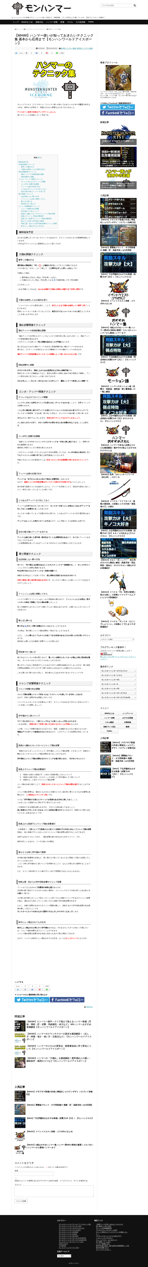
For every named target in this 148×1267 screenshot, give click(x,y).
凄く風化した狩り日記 (103, 1226)
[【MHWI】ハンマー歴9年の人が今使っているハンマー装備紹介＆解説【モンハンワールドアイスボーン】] (118, 179)
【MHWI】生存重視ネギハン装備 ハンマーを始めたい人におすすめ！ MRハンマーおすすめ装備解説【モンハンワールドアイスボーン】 (117, 164)
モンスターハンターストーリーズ (71, 1242)
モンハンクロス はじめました (106, 1240)
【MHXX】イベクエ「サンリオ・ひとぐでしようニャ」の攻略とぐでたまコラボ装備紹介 (117, 624)
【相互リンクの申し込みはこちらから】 (109, 1224)
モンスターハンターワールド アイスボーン (75, 1224)
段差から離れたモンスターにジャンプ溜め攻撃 (38, 214)
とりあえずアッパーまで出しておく (34, 189)
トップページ (127, 713)
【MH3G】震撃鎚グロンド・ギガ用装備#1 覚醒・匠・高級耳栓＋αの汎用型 (59, 1105)
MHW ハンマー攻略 (68, 48)
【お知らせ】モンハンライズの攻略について (117, 142)
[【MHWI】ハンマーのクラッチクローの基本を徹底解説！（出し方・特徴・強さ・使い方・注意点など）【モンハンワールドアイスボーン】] (20, 1038)
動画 (127, 727)
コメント (18, 1184)
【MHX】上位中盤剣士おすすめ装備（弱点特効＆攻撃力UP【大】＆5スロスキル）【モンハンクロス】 (118, 418)
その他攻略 (80, 22)
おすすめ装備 (127, 718)
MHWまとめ (109, 713)
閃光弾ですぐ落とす (28, 204)
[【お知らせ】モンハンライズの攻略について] (118, 135)
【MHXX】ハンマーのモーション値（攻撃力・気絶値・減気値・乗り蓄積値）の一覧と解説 (117, 389)
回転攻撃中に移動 (27, 177)
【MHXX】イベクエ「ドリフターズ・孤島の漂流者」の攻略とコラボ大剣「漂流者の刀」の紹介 (117, 504)
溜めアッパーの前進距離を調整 (32, 174)
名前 (16, 1171)
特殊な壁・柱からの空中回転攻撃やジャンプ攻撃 (39, 223)
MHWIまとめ (27, 22)
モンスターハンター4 (109, 684)
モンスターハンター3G (110, 688)
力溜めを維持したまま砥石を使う (33, 169)
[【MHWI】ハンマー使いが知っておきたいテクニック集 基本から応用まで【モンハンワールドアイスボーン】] (36, 53)
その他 (62, 1246)
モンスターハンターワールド (70, 1226)
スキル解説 (109, 722)
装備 (62, 22)
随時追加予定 (23, 162)
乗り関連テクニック (26, 194)
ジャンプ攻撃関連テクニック (29, 206)
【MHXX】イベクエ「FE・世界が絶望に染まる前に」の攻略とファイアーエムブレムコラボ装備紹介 (118, 594)
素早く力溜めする (27, 167)
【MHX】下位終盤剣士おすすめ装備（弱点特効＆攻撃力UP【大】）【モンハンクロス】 (118, 359)
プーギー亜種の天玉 (103, 1244)
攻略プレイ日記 (109, 727)
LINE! (62, 53)
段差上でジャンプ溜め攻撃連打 (32, 216)
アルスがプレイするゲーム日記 (106, 1230)
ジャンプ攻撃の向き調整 (30, 209)
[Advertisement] (54, 135)
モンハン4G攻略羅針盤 (104, 1228)
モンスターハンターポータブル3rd (72, 1238)
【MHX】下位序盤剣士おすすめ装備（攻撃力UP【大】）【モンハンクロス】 (60, 1118)
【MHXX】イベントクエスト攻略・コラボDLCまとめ (49, 1131)
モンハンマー (74, 1263)
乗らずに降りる (26, 201)
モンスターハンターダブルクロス (114, 671)
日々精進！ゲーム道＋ (103, 1242)
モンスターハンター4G (110, 680)
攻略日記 (39, 22)
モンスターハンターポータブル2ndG (115, 697)
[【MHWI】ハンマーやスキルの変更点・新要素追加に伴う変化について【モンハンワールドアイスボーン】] (20, 1050)
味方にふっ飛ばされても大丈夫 (32, 226)
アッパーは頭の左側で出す (31, 186)
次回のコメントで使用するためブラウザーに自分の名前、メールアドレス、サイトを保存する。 (52, 1181)
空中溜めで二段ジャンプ (30, 211)
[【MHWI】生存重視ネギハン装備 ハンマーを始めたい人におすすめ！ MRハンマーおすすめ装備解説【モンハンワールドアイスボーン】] (118, 157)
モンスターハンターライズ (69, 1248)
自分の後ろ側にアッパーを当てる (33, 191)
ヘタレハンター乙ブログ (104, 1238)
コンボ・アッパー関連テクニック (31, 179)
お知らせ (63, 1244)
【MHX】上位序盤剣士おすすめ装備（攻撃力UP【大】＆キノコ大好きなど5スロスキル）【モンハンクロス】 (118, 533)
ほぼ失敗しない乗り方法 (30, 196)
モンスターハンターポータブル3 (114, 693)
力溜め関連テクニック (27, 164)
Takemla (89, 1007)
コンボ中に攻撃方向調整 (30, 184)
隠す (39, 157)
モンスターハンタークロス (111, 675)
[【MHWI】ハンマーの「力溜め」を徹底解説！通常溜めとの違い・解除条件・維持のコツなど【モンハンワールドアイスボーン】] (20, 1062)
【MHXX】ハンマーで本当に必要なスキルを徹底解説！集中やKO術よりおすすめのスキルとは (118, 448)
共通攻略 (127, 722)
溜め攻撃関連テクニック (27, 172)
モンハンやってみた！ (103, 1249)
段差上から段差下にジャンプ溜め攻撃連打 (36, 218)
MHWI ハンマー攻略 (85, 48)
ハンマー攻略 (52, 22)
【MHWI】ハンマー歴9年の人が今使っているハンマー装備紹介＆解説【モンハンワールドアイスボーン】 (118, 185)
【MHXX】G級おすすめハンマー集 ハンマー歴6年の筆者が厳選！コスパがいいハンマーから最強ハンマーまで (118, 330)
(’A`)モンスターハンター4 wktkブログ (108, 1236)
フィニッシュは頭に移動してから (33, 199)
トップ (16, 22)
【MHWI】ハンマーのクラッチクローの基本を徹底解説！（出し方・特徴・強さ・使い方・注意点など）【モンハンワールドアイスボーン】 (59, 1036)
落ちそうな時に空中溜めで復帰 (32, 221)
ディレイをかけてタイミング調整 (33, 181)
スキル (70, 22)
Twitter (91, 22)
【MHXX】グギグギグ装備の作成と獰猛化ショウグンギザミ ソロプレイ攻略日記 (124, 745)
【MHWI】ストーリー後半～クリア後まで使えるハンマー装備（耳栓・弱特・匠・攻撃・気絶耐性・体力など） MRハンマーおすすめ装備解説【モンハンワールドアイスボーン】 (59, 1024)
